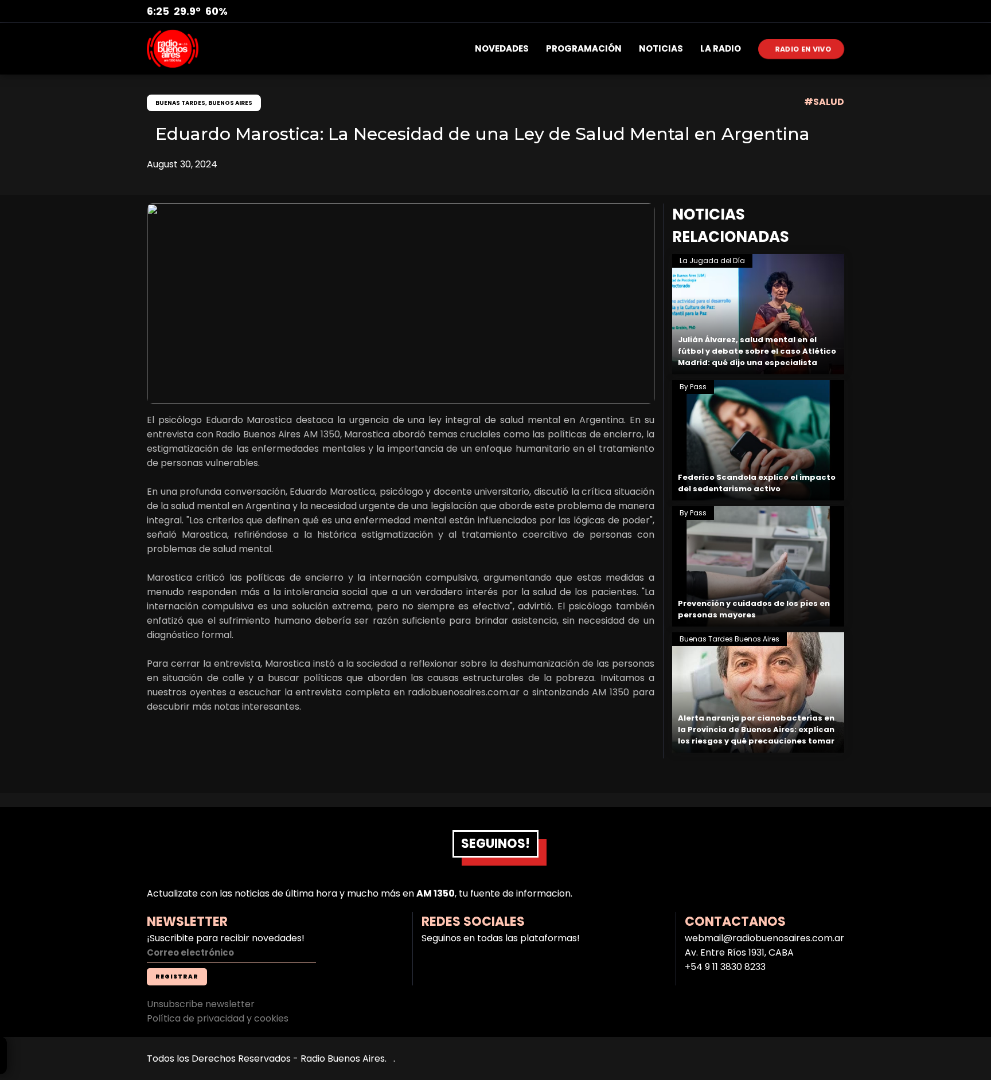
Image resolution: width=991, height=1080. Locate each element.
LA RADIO (720, 48)
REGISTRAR (176, 976)
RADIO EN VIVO (803, 49)
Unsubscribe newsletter (201, 1004)
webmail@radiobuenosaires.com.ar (764, 938)
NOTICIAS (661, 48)
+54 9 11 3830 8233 (725, 966)
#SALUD (824, 101)
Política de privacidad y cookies (217, 1018)
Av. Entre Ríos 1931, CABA (739, 952)
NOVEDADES (502, 48)
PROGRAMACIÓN (584, 48)
